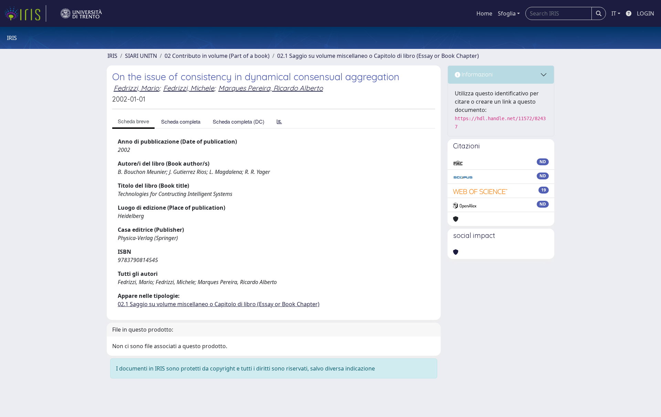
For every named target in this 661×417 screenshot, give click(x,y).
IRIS (112, 56)
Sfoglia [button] (507, 13)
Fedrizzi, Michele (188, 88)
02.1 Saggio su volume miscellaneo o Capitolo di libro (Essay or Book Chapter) (378, 56)
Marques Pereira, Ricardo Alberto (270, 88)
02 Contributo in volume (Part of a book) (217, 56)
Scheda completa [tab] (180, 121)
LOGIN (645, 13)
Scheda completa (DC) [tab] (238, 121)
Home (484, 13)
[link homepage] (25, 13)
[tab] (279, 121)
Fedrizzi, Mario (136, 88)
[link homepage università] (81, 13)
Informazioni (476, 74)
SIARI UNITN (141, 56)
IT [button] (613, 13)
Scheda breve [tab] (133, 121)
